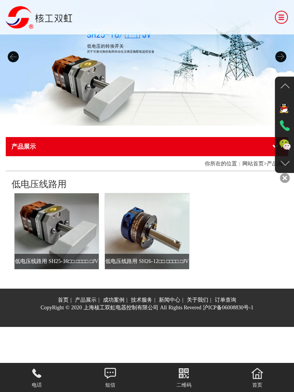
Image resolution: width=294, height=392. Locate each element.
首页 (63, 300)
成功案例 (113, 300)
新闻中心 (169, 300)
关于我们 (197, 300)
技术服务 (141, 300)
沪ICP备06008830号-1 (228, 307)
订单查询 (225, 300)
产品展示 (85, 300)
